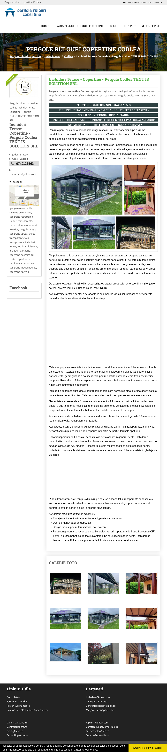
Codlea (68, 56)
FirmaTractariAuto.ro (97, 731)
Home (45, 26)
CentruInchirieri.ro (96, 701)
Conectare (152, 26)
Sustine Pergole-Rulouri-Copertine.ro (27, 710)
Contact (130, 26)
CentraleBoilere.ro (17, 726)
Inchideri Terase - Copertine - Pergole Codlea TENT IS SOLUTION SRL (99, 81)
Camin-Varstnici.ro (17, 722)
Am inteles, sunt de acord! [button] (147, 747)
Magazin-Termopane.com (100, 710)
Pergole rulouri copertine (25, 56)
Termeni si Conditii (17, 701)
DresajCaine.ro (15, 731)
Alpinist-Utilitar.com (97, 722)
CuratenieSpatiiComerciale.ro (102, 726)
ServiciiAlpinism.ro (17, 735)
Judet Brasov (52, 56)
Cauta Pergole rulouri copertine (79, 26)
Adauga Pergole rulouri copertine (143, 2)
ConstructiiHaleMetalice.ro (101, 705)
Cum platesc (14, 697)
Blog (113, 26)
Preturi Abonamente (18, 705)
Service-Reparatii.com (98, 735)
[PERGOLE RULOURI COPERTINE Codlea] (24, 87)
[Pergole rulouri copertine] (25, 11)
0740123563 (25, 163)
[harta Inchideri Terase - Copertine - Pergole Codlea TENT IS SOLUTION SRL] (24, 195)
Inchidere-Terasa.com (98, 697)
